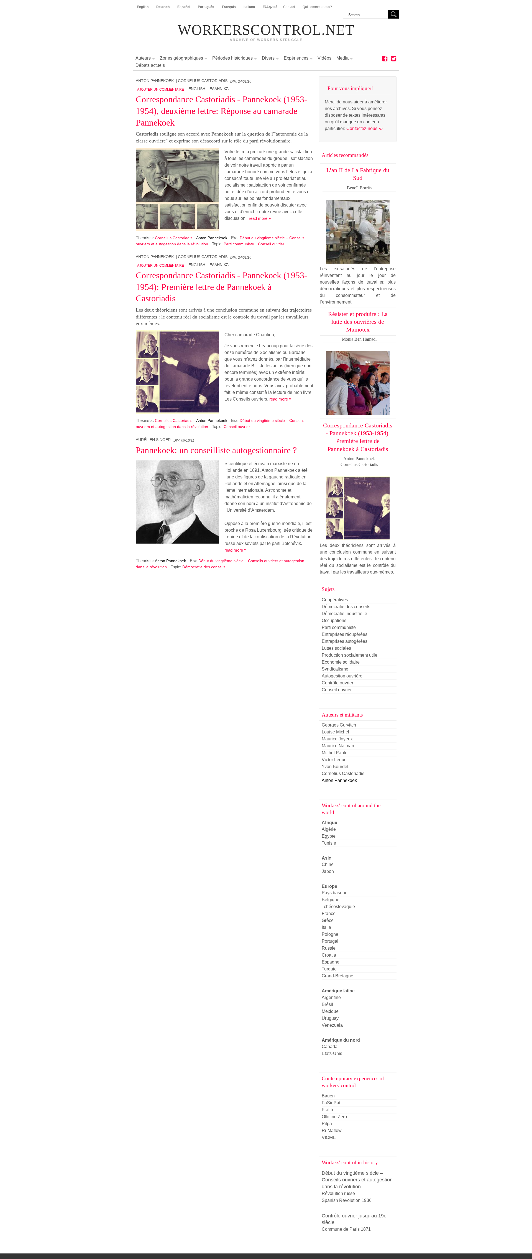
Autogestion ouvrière (342, 676)
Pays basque (334, 892)
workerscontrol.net (266, 29)
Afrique (329, 822)
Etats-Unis (332, 1053)
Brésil (327, 1004)
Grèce (328, 920)
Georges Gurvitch (339, 725)
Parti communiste (239, 244)
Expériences (296, 58)
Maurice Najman (338, 745)
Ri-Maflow (332, 1130)
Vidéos (324, 58)
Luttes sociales (336, 648)
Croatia (329, 955)
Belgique (330, 899)
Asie (326, 858)
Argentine (331, 997)
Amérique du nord (341, 1040)
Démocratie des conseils (203, 567)
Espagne (330, 962)
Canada (329, 1046)
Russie (329, 948)
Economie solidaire (341, 662)
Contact (289, 7)
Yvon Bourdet (335, 766)
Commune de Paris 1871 (346, 1229)
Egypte (329, 836)
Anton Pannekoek (155, 81)
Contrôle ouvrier (337, 683)
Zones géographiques (181, 58)
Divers (268, 58)
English (196, 89)
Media (342, 58)
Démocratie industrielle (344, 613)
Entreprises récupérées (344, 634)
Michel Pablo (334, 752)
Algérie (329, 829)
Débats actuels (150, 65)
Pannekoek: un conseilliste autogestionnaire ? (216, 450)
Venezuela (332, 1025)
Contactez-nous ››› (364, 128)
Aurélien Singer (153, 440)
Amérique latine (338, 990)
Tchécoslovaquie (338, 906)
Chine (328, 864)
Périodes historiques (232, 58)
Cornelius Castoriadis (202, 81)
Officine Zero (334, 1116)
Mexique (330, 1011)
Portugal (330, 941)
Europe (329, 886)
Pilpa (327, 1123)
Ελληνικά (219, 89)
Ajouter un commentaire (160, 89)
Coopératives (335, 599)
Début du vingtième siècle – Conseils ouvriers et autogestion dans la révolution (357, 1179)
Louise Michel (335, 732)
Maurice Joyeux (337, 738)
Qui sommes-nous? (317, 7)
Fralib (327, 1109)
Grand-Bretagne (337, 975)
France (329, 913)
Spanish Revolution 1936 (347, 1200)
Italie (326, 927)
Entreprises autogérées (344, 641)
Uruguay (330, 1018)
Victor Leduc (334, 759)
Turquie (329, 969)
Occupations (334, 620)
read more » (260, 218)
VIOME (329, 1137)
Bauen (328, 1096)
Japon (328, 871)
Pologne (330, 934)
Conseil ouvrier (271, 244)
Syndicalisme (335, 669)
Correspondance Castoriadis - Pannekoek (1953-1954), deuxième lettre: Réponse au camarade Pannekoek (221, 110)
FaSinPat (331, 1102)
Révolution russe (338, 1193)
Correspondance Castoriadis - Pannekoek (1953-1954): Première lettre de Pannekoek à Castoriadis (221, 286)
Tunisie (329, 843)
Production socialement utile (349, 655)
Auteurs (143, 58)
